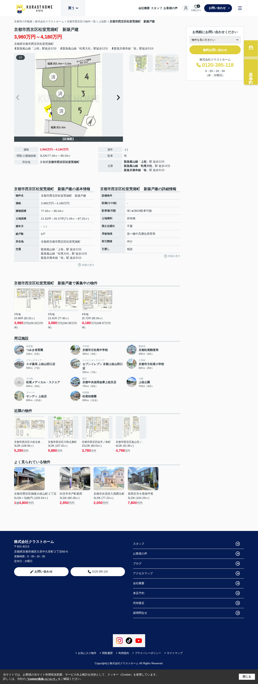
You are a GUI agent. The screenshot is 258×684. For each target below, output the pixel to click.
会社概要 (144, 8)
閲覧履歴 (107, 653)
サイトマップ (175, 653)
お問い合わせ (217, 7)
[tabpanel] (154, 63)
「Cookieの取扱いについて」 (42, 679)
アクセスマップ (143, 573)
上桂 (144, 161)
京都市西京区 (31, 43)
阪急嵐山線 (131, 161)
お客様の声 (170, 8)
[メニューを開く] (240, 8)
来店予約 (138, 593)
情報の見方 (88, 265)
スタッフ (156, 8)
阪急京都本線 (132, 170)
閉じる (247, 676)
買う (71, 8)
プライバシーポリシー (148, 653)
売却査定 (138, 603)
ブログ (137, 563)
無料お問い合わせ (215, 50)
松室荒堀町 (47, 43)
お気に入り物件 (87, 653)
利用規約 (124, 653)
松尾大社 (146, 165)
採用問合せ (140, 612)
